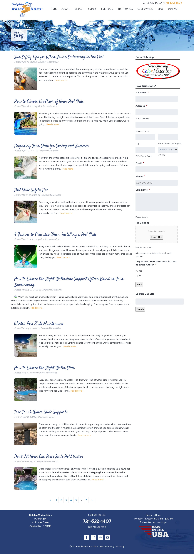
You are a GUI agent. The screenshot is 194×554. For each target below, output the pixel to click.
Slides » (79, 9)
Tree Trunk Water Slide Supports (41, 412)
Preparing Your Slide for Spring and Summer (51, 146)
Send (139, 285)
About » (66, 9)
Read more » (61, 80)
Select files (156, 237)
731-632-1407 (173, 2)
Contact (173, 9)
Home (54, 9)
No (140, 275)
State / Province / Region (168, 143)
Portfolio (107, 9)
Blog (161, 9)
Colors (92, 9)
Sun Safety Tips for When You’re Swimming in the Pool (59, 57)
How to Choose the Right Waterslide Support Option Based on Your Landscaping (69, 282)
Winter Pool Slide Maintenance (39, 324)
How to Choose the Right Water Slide (44, 368)
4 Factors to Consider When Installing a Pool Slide (55, 235)
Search (140, 309)
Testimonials (125, 9)
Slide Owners (145, 9)
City (137, 143)
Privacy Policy (107, 547)
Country (161, 155)
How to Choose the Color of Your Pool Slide (49, 102)
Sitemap (120, 547)
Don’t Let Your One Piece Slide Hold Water (48, 457)
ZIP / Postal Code (144, 156)
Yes (140, 271)
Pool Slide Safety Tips (31, 190)
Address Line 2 (142, 131)
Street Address (142, 118)
